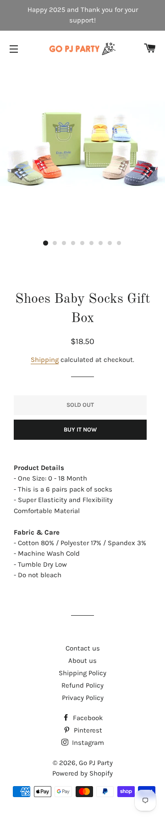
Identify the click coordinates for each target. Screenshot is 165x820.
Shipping (45, 359)
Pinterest (87, 730)
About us (82, 660)
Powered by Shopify (82, 773)
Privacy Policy (83, 698)
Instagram (87, 742)
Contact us (83, 648)
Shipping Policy (82, 673)
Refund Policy (82, 685)
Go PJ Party (96, 763)
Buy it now (80, 429)
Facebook (87, 718)
